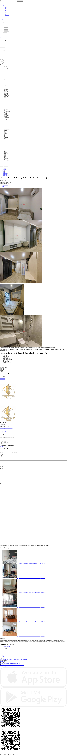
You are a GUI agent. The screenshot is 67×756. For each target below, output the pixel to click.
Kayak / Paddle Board (7, 129)
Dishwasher (5, 119)
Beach (5, 154)
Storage (5, 141)
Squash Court (6, 96)
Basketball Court (6, 95)
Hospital (5, 156)
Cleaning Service (6, 115)
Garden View (6, 67)
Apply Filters (6, 166)
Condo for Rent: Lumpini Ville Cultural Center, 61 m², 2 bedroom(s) (34, 592)
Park (4, 157)
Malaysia (4, 655)
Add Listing (2, 5)
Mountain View (6, 68)
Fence (5, 121)
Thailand (4, 653)
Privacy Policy (18, 659)
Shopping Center (6, 160)
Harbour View (6, 69)
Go (0, 472)
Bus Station (5, 152)
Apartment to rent (12, 663)
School (5, 159)
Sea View (5, 70)
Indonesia (4, 656)
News (9, 659)
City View (5, 71)
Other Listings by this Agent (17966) (6, 428)
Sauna (5, 97)
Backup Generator (7, 111)
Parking (5, 135)
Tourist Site (5, 162)
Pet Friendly (6, 90)
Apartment (5, 41)
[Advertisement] (31, 492)
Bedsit (5, 44)
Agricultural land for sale (20, 665)
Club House (6, 101)
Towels (5, 147)
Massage (5, 132)
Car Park (5, 82)
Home (1, 659)
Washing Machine (7, 149)
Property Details (5, 185)
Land (5, 11)
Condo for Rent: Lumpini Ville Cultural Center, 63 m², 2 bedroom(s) (34, 607)
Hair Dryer (5, 123)
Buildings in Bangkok (6, 646)
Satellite (5, 138)
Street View (5, 76)
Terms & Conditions (17, 754)
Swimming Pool (6, 93)
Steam (5, 140)
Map (3, 186)
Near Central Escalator (7, 108)
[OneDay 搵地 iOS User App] (33, 686)
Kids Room (5, 130)
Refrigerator (6, 137)
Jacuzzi (5, 128)
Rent (5, 8)
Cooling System (6, 117)
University (5, 161)
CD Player (5, 113)
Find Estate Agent (24, 659)
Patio (4, 136)
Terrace (5, 80)
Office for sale (13, 665)
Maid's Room (6, 91)
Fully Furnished (6, 87)
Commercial (7, 15)
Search (1, 37)
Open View (5, 66)
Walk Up (5, 107)
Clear (1, 47)
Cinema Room (6, 114)
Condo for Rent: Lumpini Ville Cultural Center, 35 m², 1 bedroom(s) (34, 621)
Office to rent (17, 663)
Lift (4, 92)
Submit (1, 446)
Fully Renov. (6, 89)
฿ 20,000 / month (20, 592)
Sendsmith (6, 483)
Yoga (4, 150)
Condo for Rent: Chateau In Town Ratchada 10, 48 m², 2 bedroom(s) (34, 563)
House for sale (2, 665)
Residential (6, 7)
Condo (5, 40)
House (5, 43)
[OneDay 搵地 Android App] (33, 706)
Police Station (6, 158)
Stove (4, 142)
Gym (4, 99)
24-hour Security (6, 106)
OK (3, 47)
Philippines (4, 652)
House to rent (2, 663)
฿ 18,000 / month (20, 578)
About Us (4, 659)
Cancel (2, 166)
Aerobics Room (6, 100)
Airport (5, 151)
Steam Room (6, 98)
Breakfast (5, 112)
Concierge (5, 116)
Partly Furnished (6, 86)
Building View (6, 72)
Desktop (1, 378)
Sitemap (14, 659)
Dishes (5, 118)
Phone (4, 378)
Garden (5, 81)
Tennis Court (6, 94)
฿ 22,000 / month (20, 563)
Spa (4, 139)
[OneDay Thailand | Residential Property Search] (8, 0)
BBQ (4, 110)
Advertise (11, 659)
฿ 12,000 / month (20, 621)
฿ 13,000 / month (20, 636)
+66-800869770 (8, 401)
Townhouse (6, 39)
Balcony (5, 79)
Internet (5, 127)
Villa (4, 42)
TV (4, 143)
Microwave (5, 133)
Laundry (5, 131)
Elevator (5, 120)
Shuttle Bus (5, 102)
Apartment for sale (8, 665)
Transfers (5, 148)
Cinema (5, 155)
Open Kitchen (6, 109)
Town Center (6, 163)
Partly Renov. (6, 88)
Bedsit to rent (7, 663)
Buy (5, 10)
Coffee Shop (6, 153)
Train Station (6, 164)
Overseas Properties (3, 2)
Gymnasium (6, 122)
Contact (7, 659)
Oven (4, 134)
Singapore (4, 654)
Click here (2, 545)
